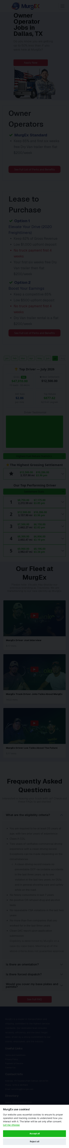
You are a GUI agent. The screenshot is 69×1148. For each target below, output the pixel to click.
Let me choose (11, 1125)
